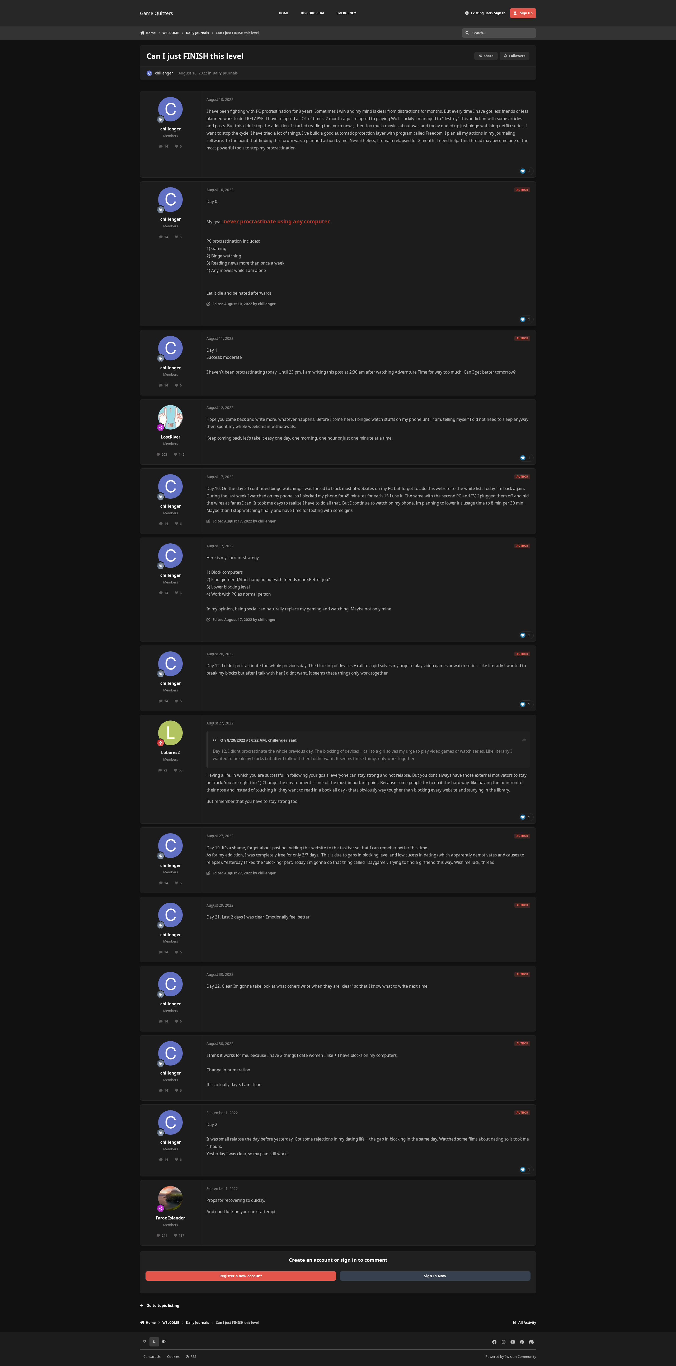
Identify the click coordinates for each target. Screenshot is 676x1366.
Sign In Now (435, 1275)
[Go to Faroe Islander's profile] (170, 1198)
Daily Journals (225, 73)
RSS (193, 1356)
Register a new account (240, 1275)
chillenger (164, 73)
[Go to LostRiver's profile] (170, 417)
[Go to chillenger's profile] (149, 73)
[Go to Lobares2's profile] (170, 732)
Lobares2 (170, 752)
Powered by (510, 1356)
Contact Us (152, 1356)
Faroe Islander (170, 1218)
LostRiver (170, 437)
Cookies (173, 1356)
